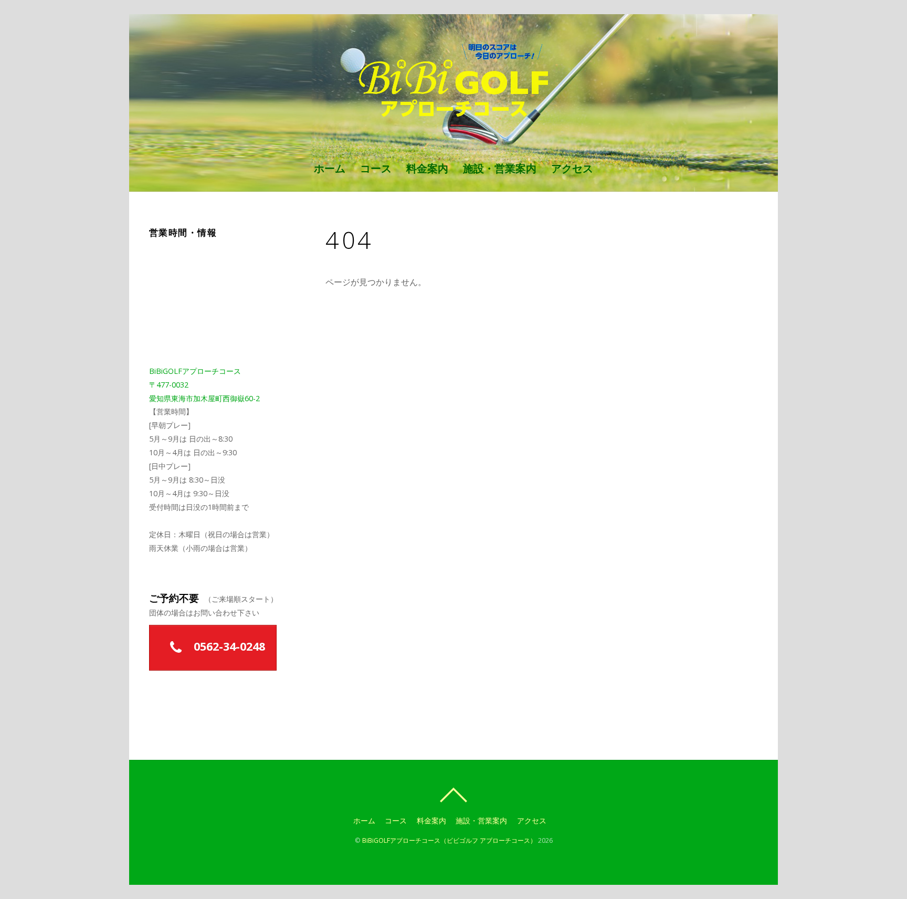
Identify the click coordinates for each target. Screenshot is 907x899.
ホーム (329, 168)
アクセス (572, 168)
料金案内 (427, 168)
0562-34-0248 (228, 646)
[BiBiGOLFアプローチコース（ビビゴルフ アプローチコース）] (454, 112)
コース (376, 168)
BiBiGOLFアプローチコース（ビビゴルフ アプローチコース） (449, 840)
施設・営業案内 (499, 168)
